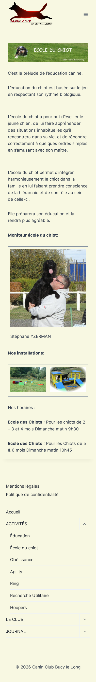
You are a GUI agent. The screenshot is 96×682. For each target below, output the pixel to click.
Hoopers (18, 607)
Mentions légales (22, 486)
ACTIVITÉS (16, 523)
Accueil (13, 512)
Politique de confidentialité (32, 494)
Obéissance (21, 559)
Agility (16, 571)
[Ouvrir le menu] (85, 14)
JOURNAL (16, 631)
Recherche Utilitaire (29, 595)
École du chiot (24, 547)
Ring (14, 583)
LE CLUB (14, 619)
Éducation (20, 535)
